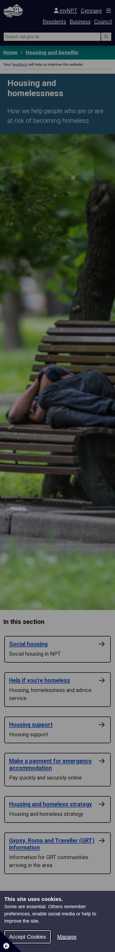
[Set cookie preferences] (10, 941)
